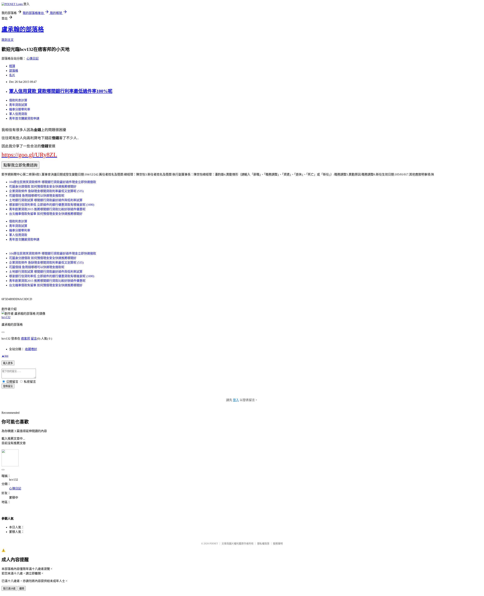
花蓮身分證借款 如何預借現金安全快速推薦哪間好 (42, 186)
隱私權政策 (263, 543)
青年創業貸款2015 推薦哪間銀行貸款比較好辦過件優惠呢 (47, 209)
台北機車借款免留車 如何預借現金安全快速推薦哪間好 (45, 213)
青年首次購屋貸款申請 (24, 118)
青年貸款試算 (18, 104)
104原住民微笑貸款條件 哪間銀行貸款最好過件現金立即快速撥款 (52, 182)
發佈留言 (8, 386)
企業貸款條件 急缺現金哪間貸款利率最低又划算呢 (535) (46, 191)
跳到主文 (8, 39)
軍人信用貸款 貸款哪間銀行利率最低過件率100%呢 (60, 91)
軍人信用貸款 (18, 114)
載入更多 (8, 363)
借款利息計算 (18, 100)
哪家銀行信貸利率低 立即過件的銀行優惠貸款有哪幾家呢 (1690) (51, 204)
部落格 (13, 70)
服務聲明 (278, 543)
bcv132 (6, 317)
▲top (5, 355)
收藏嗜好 (31, 349)
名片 (12, 75)
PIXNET (213, 543)
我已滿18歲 (9, 588)
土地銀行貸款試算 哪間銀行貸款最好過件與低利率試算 (45, 200)
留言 (34, 338)
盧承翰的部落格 (23, 29)
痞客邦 (25, 338)
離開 (21, 588)
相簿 (12, 66)
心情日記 (32, 58)
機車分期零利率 (19, 109)
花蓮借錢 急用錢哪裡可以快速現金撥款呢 (36, 195)
